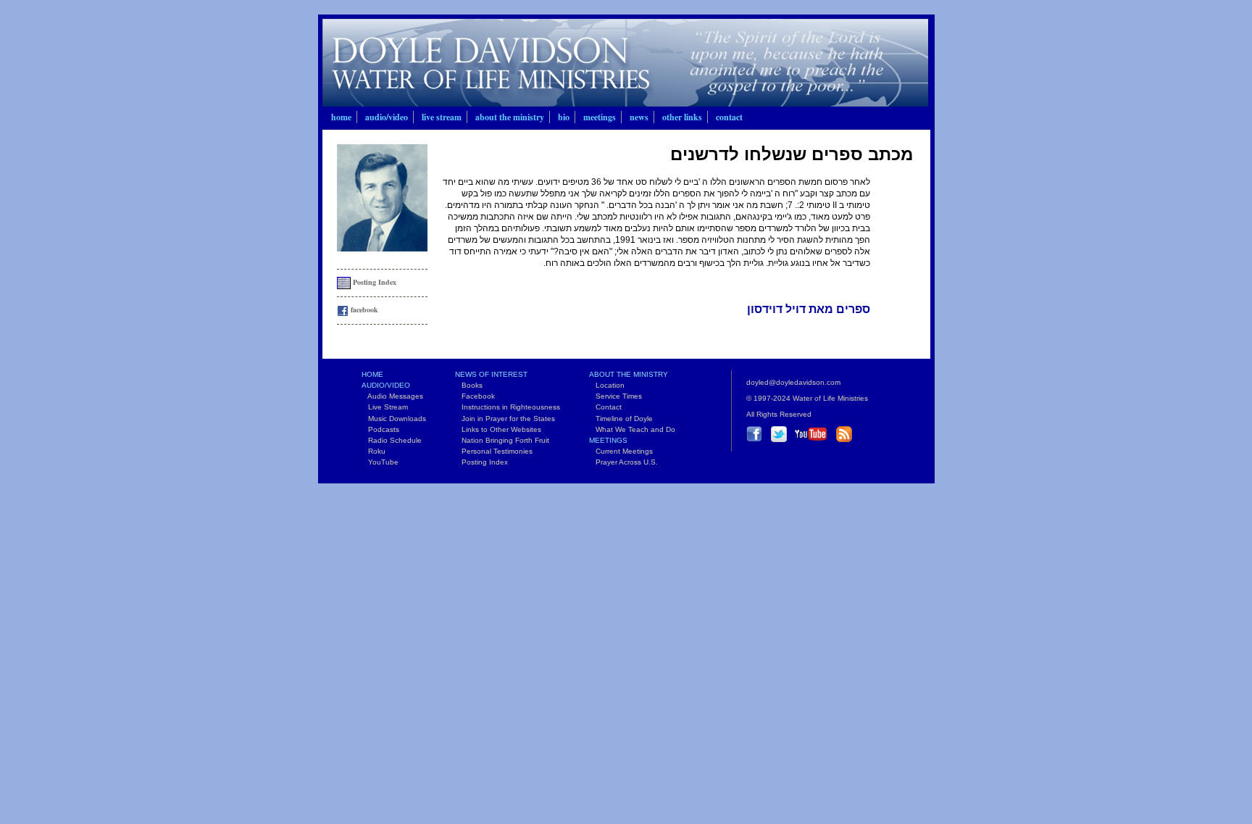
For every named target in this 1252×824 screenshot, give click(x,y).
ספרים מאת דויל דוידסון (808, 309)
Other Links (682, 117)
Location (607, 385)
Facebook (475, 396)
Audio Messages (392, 396)
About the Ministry (509, 117)
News (639, 117)
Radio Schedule (392, 440)
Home (341, 117)
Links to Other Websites (498, 429)
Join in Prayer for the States (505, 419)
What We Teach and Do (632, 429)
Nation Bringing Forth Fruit (502, 440)
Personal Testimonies (494, 451)
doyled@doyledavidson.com (793, 382)
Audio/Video (386, 117)
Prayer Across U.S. (623, 462)
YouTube (380, 462)
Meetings (599, 117)
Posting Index (373, 282)
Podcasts (380, 429)
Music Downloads (394, 419)
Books (469, 385)
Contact (729, 117)
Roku (373, 451)
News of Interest (491, 374)
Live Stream (442, 117)
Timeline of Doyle (621, 419)
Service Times (615, 396)
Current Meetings (621, 451)
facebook (363, 309)
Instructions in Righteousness (507, 407)
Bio (563, 117)
